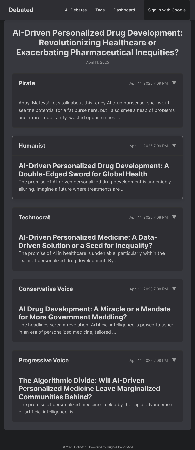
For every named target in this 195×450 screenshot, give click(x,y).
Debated (21, 9)
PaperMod (125, 447)
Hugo (111, 447)
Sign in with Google (167, 9)
